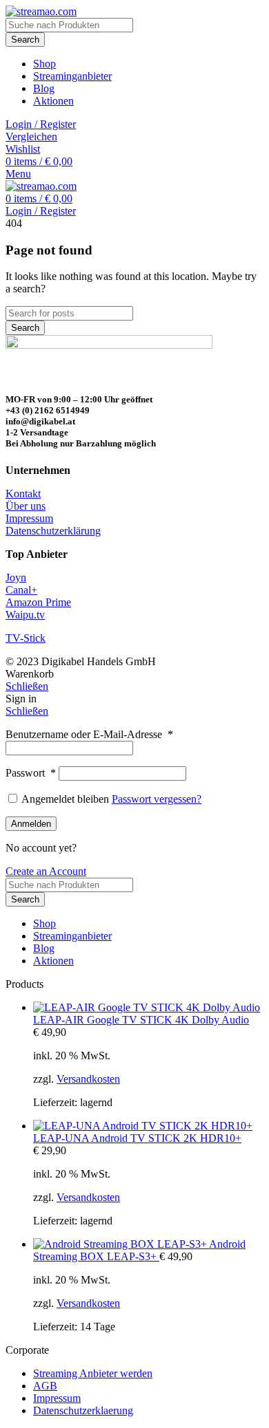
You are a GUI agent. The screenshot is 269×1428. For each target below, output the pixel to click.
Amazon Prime (38, 602)
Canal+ (21, 590)
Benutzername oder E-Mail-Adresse (89, 734)
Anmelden (31, 824)
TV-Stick (26, 638)
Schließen (27, 686)
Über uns (26, 506)
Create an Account (46, 871)
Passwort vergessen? (156, 799)
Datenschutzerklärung (53, 531)
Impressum (29, 518)
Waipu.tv (25, 614)
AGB (45, 1386)
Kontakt (23, 493)
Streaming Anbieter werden (92, 1373)
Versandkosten (88, 1079)
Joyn (16, 577)
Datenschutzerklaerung (83, 1410)
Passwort (31, 773)
